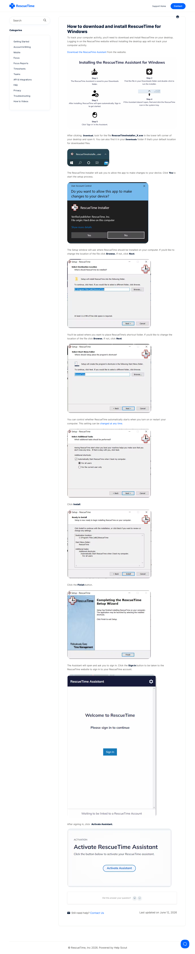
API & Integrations (23, 79)
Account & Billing (22, 47)
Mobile (17, 52)
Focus (17, 57)
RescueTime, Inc (81, 947)
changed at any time (111, 423)
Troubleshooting (22, 96)
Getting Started (21, 41)
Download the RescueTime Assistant (86, 52)
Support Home (159, 6)
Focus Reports (21, 63)
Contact (178, 6)
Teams (17, 74)
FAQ (16, 85)
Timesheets (20, 68)
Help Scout (120, 947)
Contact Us (97, 912)
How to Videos (21, 101)
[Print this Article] (177, 17)
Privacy (17, 90)
